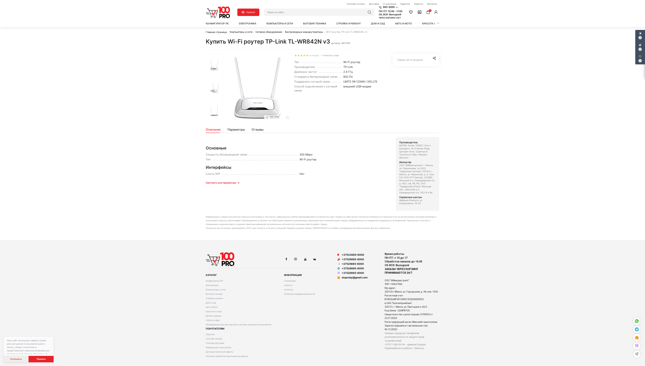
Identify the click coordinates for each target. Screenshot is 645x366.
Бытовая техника (314, 23)
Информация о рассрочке (218, 347)
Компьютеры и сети (279, 23)
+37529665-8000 (353, 259)
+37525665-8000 (353, 263)
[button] (637, 354)
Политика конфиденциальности (299, 294)
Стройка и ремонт (348, 23)
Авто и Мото (403, 23)
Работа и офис (213, 320)
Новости (288, 285)
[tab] (215, 129)
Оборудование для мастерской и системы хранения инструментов (238, 324)
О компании (290, 281)
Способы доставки (215, 343)
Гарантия (210, 334)
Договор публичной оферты (219, 352)
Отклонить (16, 359)
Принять (41, 359)
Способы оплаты (214, 338)
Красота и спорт (433, 23)
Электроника (247, 23)
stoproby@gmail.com (355, 277)
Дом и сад (378, 23)
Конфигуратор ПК (217, 23)
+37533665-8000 (353, 254)
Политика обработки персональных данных (227, 356)
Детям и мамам (213, 316)
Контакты (288, 289)
